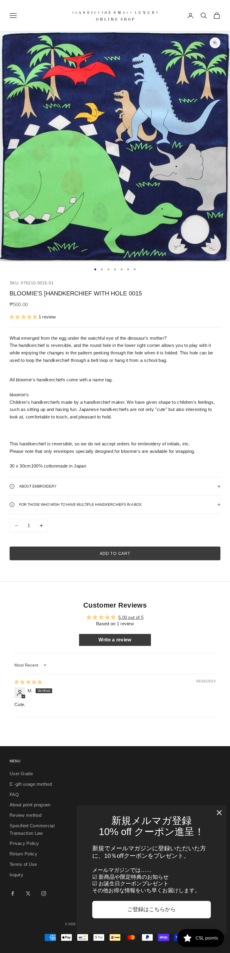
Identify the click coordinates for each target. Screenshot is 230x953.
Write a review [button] (115, 639)
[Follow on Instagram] (44, 893)
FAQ (14, 794)
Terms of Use (23, 864)
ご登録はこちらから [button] (151, 909)
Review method (25, 815)
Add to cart (115, 553)
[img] (28, 682)
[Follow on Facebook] (13, 893)
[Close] (219, 812)
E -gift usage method (31, 784)
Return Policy (23, 853)
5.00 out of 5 (130, 617)
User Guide (21, 773)
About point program (30, 804)
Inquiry (16, 874)
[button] (24, 316)
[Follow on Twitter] (28, 893)
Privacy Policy (24, 843)
